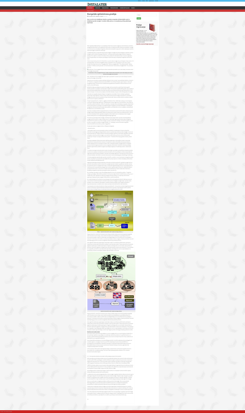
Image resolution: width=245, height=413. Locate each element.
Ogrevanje (90, 7)
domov (139, 0)
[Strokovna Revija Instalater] (104, 4)
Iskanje (138, 18)
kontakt (156, 0)
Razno (133, 7)
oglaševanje (151, 0)
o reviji (143, 0)
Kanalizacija (105, 7)
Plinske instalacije (124, 7)
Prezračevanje (114, 7)
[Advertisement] (110, 33)
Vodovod (97, 7)
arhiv (147, 0)
